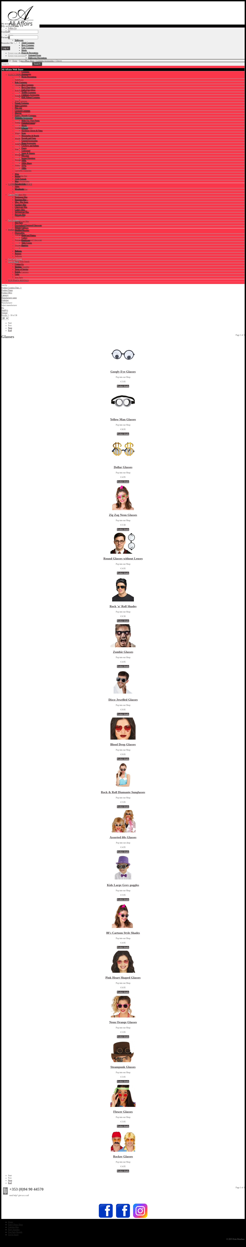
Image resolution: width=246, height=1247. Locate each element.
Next (10, 328)
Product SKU (6, 293)
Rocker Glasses (123, 1156)
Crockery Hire (20, 205)
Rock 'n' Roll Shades (123, 606)
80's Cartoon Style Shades (123, 932)
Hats (17, 149)
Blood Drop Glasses (123, 744)
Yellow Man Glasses (123, 419)
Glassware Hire (21, 211)
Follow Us (12, 28)
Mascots (18, 117)
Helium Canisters (22, 272)
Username (5, 32)
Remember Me (7, 43)
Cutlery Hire (20, 216)
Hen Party (19, 277)
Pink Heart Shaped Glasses (123, 977)
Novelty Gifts (20, 160)
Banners (18, 251)
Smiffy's (4, 310)
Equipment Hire (21, 189)
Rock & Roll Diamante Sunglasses (123, 792)
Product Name (7, 290)
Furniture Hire (20, 195)
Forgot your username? (17, 55)
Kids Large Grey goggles (123, 885)
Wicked (4, 313)
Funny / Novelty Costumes (25, 122)
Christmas (19, 85)
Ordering (5, 300)
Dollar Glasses (123, 467)
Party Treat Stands (22, 261)
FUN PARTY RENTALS (18, 280)
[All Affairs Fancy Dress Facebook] (123, 1217)
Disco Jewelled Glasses (123, 699)
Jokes (17, 165)
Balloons (18, 256)
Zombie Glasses (123, 652)
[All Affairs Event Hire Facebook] (105, 1217)
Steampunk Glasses (123, 1067)
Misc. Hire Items (21, 200)
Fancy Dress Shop (26, 61)
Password (5, 37)
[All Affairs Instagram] (140, 1217)
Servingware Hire (22, 221)
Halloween (19, 80)
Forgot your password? (17, 53)
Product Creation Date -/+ (11, 288)
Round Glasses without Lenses (123, 558)
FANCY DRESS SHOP (18, 74)
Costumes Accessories (45, 61)
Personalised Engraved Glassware (28, 240)
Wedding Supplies (22, 267)
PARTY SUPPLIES (16, 229)
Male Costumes (21, 101)
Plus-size (18, 106)
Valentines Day (21, 235)
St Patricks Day (21, 176)
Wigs (17, 133)
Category (5, 295)
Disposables (20, 245)
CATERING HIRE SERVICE (20, 184)
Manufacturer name (9, 298)
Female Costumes (22, 96)
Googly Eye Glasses (123, 371)
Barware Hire (20, 227)
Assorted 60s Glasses (123, 837)
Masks (17, 138)
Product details (123, 386)
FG (2, 308)
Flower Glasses (123, 1111)
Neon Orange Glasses (123, 1022)
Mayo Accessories (22, 181)
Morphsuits (19, 154)
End (10, 330)
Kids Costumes (21, 90)
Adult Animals (20, 144)
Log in (13, 24)
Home (14, 61)
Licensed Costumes (22, 112)
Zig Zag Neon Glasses (123, 515)
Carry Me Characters (23, 171)
